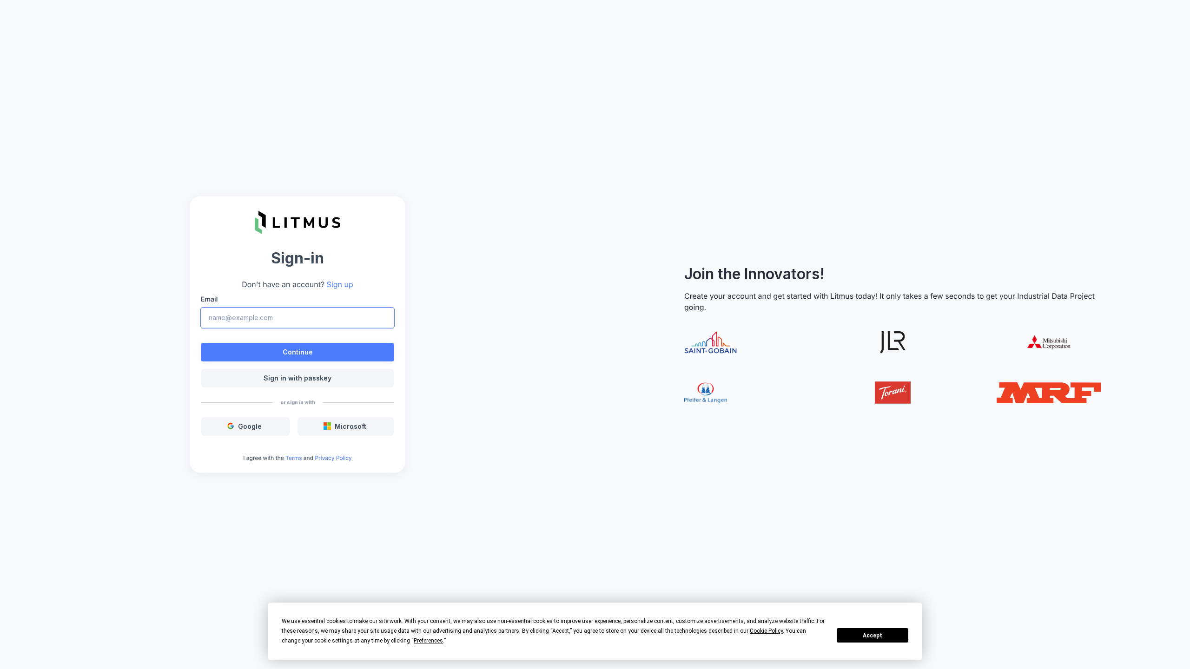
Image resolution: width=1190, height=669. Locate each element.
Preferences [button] (428, 640)
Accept (872, 635)
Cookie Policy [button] (766, 631)
